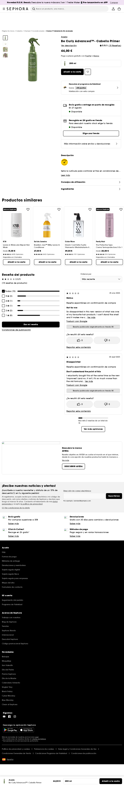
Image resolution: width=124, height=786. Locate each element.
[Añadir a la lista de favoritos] (28, 209)
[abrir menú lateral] (4, 9)
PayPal (88, 56)
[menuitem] (113, 9)
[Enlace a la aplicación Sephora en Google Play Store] (10, 729)
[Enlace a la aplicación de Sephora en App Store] (26, 729)
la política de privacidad (32, 504)
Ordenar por (86, 274)
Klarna (96, 56)
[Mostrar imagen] (5, 37)
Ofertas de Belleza (39, 739)
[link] (31, 324)
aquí (36, 737)
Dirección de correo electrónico (77, 491)
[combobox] (101, 279)
